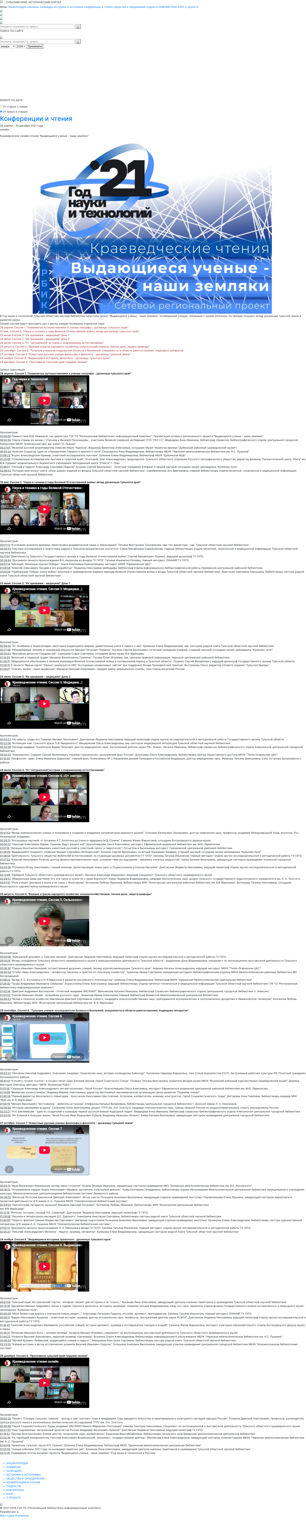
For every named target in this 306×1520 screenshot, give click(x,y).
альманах (33, 6)
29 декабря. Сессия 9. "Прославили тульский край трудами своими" (43, 362)
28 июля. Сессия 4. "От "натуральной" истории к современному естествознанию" (52, 342)
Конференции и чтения (36, 118)
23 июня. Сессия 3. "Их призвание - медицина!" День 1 (34, 335)
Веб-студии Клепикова (14, 1515)
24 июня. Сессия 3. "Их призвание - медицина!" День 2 (35, 339)
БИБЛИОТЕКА (168, 6)
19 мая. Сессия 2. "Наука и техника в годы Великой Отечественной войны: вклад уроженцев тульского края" (69, 331)
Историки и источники (68, 6)
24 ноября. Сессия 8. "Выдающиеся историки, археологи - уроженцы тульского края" (55, 358)
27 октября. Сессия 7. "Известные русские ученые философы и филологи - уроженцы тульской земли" (65, 354)
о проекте (191, 6)
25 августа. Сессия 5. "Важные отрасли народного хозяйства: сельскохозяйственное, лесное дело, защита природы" (75, 346)
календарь (46, 6)
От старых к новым (15, 106)
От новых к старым (15, 111)
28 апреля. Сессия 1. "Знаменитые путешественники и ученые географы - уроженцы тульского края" (64, 327)
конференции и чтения (98, 6)
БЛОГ (181, 6)
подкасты (152, 6)
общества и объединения (129, 6)
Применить (35, 46)
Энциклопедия (17, 6)
